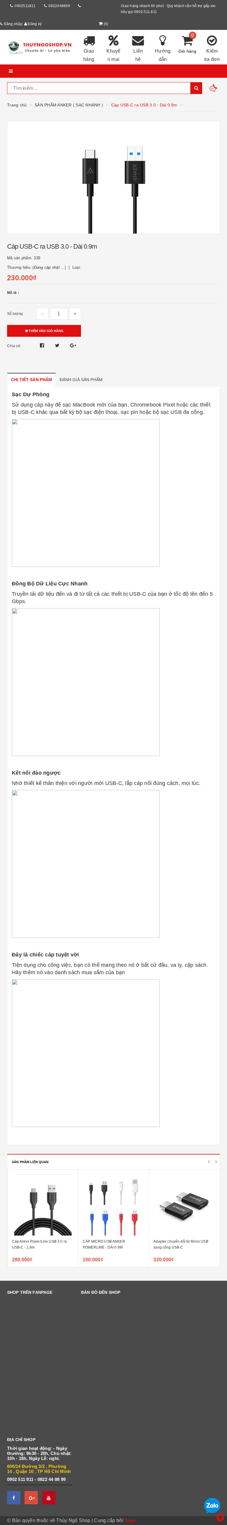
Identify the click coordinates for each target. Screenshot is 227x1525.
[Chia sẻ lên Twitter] (58, 345)
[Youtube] (49, 1497)
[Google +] (31, 1497)
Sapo (130, 1520)
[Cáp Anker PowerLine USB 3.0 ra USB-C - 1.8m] (43, 1205)
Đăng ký (34, 24)
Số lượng (15, 314)
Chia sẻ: (14, 346)
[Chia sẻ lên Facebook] (43, 345)
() (106, 24)
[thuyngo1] (39, 47)
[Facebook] (13, 1497)
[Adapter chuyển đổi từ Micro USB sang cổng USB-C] (184, 1205)
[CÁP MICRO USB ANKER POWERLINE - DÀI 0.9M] (113, 1205)
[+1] (73, 345)
